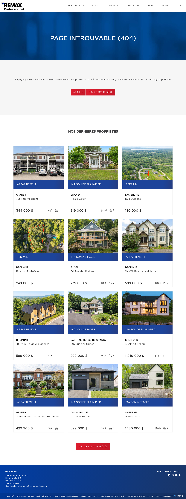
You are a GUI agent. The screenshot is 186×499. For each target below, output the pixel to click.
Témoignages (113, 6)
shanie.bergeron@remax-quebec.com (30, 486)
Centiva (178, 496)
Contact (165, 6)
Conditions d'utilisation (135, 496)
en (180, 6)
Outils (150, 6)
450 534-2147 (16, 481)
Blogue (95, 6)
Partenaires (133, 6)
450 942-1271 (16, 483)
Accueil (78, 92)
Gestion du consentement (158, 496)
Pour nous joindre (101, 92)
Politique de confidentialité (112, 496)
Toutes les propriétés (93, 447)
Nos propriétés (76, 6)
